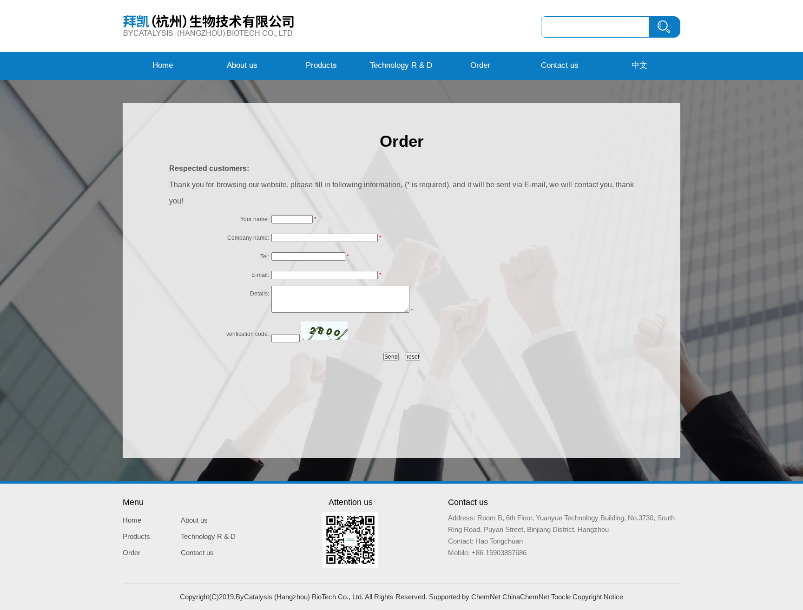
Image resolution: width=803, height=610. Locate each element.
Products (321, 65)
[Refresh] (324, 330)
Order (480, 65)
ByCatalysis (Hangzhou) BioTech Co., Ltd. (299, 597)
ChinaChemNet (525, 597)
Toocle (561, 597)
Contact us (560, 65)
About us (242, 65)
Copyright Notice (598, 597)
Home (162, 65)
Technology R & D (401, 65)
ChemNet (485, 597)
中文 (639, 65)
